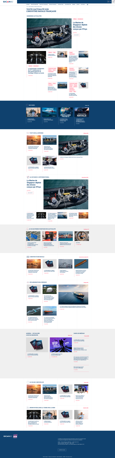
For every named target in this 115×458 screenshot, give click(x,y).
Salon (75, 91)
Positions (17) (86, 229)
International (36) (85, 177)
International (60, 4)
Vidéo (54, 52)
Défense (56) (86, 133)
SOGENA (64, 456)
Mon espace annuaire (69, 456)
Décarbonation (68, 4)
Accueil (27, 6)
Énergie (73, 4)
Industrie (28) (85, 407)
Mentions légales (45, 456)
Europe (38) (86, 382)
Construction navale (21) (83, 257)
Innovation (72, 68)
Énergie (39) (86, 282)
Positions (83, 4)
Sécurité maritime (34, 4)
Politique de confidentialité (52, 456)
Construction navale (43, 4)
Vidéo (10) (87, 105)
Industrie (30, 65)
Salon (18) (70, 335)
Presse (71, 91)
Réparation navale (52, 4)
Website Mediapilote (59, 456)
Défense (27, 4)
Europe (78, 4)
